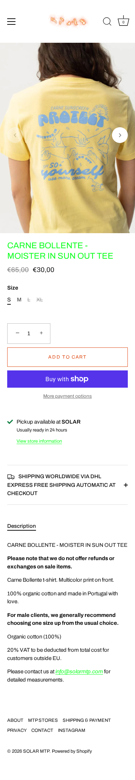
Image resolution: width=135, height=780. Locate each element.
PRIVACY (17, 730)
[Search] (107, 23)
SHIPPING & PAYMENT (87, 720)
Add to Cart (67, 357)
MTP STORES (43, 720)
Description (21, 526)
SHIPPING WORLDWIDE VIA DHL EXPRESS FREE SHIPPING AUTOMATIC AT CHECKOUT (61, 485)
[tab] (25, 526)
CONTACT (42, 730)
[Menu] (11, 21)
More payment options (67, 396)
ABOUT (15, 720)
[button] (15, 135)
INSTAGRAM (71, 730)
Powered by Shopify (72, 751)
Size (12, 288)
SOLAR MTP (36, 751)
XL (39, 300)
